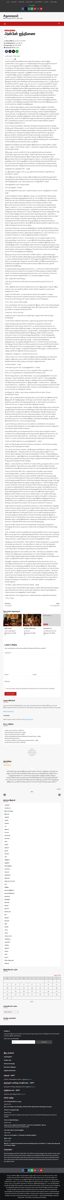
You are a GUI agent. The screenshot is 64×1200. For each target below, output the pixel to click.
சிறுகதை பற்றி (29, 1)
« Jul (31, 1001)
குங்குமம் (7, 847)
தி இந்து (7, 887)
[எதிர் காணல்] (12, 620)
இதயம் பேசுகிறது (9, 811)
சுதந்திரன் (7, 862)
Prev (4, 795)
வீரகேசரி (7, 963)
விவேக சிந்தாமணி (9, 960)
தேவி (6, 923)
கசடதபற (7, 832)
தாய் (6, 884)
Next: (55, 604)
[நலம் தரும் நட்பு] (51, 620)
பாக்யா (6, 930)
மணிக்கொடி (8, 939)
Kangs (5, 1120)
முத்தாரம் (7, 948)
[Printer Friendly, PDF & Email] (10, 598)
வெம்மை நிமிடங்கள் (29, 628)
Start (31, 791)
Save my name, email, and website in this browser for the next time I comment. (30, 688)
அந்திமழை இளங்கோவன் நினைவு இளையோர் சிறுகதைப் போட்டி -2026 (23, 736)
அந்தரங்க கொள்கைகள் (9, 1070)
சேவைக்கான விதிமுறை (10, 1067)
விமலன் (28, 631)
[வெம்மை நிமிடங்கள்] (32, 620)
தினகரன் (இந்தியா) (9, 890)
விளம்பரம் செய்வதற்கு (9, 1063)
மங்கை (6, 933)
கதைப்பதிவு (14, 1)
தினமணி (7, 902)
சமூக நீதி (6, 30)
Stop (32, 791)
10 (7, 988)
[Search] (59, 23)
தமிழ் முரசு (7, 878)
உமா (5, 826)
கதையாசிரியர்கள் (38, 1)
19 (24, 991)
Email (35, 674)
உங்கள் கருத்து (53, 1)
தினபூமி (7, 905)
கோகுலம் (7, 853)
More (29, 1079)
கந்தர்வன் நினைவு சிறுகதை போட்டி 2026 (15, 732)
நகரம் (19, 1101)
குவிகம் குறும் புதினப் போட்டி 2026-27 (14, 730)
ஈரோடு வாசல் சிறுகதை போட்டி (12, 738)
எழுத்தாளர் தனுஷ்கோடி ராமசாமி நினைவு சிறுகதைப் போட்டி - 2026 (21, 740)
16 (56, 988)
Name (7, 674)
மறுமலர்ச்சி (7, 942)
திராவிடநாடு (8, 911)
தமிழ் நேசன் (7, 875)
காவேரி (6, 844)
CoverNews (35, 1197)
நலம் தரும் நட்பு (48, 628)
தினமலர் (7, 908)
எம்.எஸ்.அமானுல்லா (19, 1130)
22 (48, 991)
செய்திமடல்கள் (7, 1060)
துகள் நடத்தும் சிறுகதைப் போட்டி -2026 (15, 734)
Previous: (8, 604)
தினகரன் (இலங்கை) (10, 893)
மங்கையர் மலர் (8, 936)
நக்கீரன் (6, 926)
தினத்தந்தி (7, 899)
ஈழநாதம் (7, 823)
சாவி (6, 856)
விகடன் (6, 957)
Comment (8, 653)
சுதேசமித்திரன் (8, 866)
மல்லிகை (7, 945)
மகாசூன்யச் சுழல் (14, 1109)
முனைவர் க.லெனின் (20, 41)
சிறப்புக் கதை (12, 30)
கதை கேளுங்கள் (8, 1056)
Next (59, 795)
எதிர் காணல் (8, 628)
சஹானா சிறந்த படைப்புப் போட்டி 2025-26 (15, 742)
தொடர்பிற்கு (32, 5)
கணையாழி (7, 835)
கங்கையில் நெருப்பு (14, 1120)
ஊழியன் (7, 829)
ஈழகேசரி (7, 817)
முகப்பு (8, 1)
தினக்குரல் (7, 896)
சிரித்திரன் (7, 859)
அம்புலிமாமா (8, 808)
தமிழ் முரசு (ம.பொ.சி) (10, 881)
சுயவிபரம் (46, 1)
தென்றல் (7, 917)
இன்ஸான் (7, 814)
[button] (4, 24)
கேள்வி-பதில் (21, 1)
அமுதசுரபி (7, 805)
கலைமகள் (7, 838)
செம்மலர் (7, 872)
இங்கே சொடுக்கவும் (8, 711)
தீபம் (6, 914)
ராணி (6, 954)
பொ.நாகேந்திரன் (11, 631)
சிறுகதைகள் (10, 15)
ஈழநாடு (6, 820)
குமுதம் (6, 850)
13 (32, 988)
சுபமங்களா (7, 869)
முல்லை (6, 951)
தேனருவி (7, 920)
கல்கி (6, 841)
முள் (10, 1138)
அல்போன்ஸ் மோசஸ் (50, 631)
